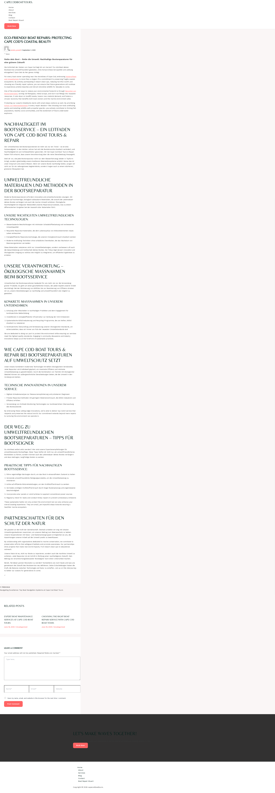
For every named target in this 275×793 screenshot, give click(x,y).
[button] (11, 26)
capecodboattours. (18, 2)
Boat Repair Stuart (16, 20)
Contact (12, 18)
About (11, 10)
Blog (10, 15)
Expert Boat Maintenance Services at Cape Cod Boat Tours (18, 619)
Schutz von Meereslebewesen (16, 106)
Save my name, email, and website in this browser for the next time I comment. (37, 698)
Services (12, 12)
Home (11, 7)
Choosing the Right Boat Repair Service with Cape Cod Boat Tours (58, 619)
